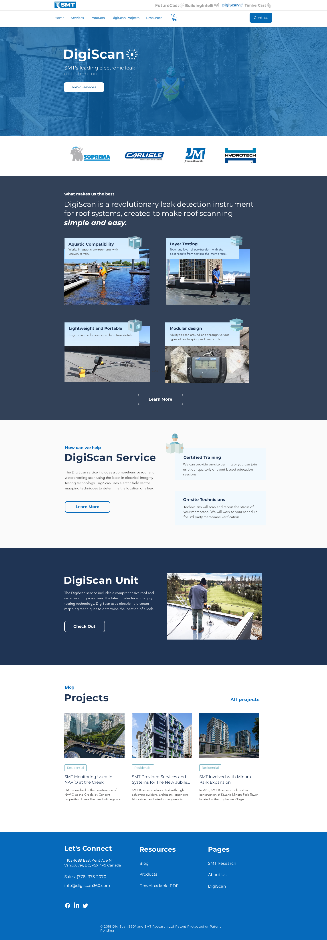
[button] (174, 17)
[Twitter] (85, 905)
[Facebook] (67, 905)
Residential (75, 768)
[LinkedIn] (76, 905)
